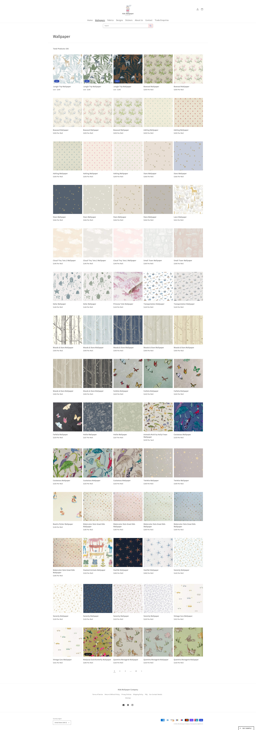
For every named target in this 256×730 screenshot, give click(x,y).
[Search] (150, 26)
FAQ (146, 694)
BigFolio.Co (200, 724)
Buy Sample (247, 728)
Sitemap (128, 698)
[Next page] (141, 671)
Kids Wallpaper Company (184, 724)
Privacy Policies (126, 694)
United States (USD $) (61, 722)
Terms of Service (97, 694)
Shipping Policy (138, 694)
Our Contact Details (155, 694)
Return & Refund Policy (112, 694)
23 (136, 671)
